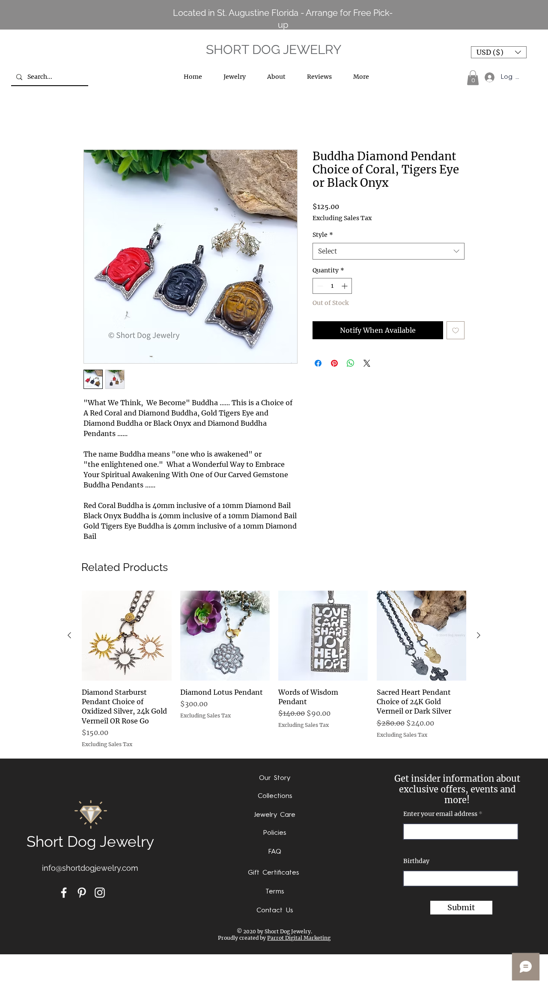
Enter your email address (440, 815)
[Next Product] (479, 636)
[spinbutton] (332, 286)
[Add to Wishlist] (456, 331)
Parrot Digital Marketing (299, 938)
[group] (274, 670)
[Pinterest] (82, 893)
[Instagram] (100, 893)
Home (93, 119)
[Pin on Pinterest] (334, 364)
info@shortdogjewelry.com (90, 868)
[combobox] (389, 251)
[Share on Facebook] (318, 364)
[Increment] (345, 286)
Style (323, 235)
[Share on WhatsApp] (350, 364)
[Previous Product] (69, 636)
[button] (499, 52)
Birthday (416, 862)
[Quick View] (127, 636)
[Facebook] (64, 893)
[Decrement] (319, 286)
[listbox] (499, 52)
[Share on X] (367, 364)
